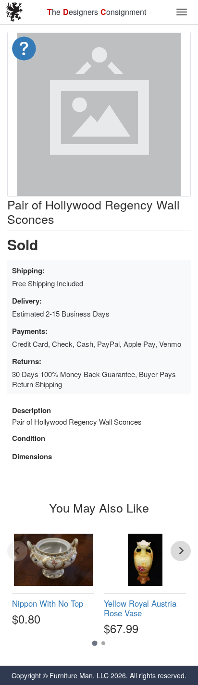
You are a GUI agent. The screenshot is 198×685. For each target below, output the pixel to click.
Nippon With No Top (47, 603)
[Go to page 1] (94, 643)
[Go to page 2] (103, 643)
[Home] (14, 12)
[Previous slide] (17, 551)
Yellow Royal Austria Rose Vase (140, 608)
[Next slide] (181, 551)
